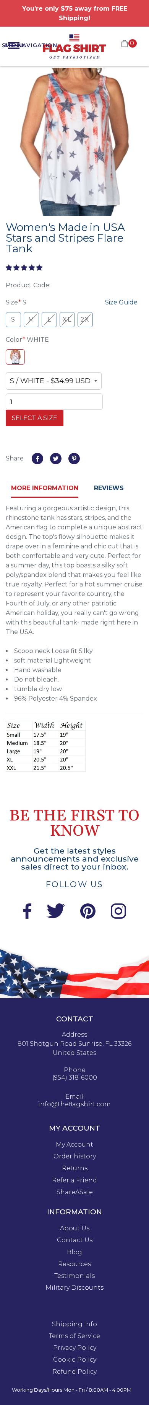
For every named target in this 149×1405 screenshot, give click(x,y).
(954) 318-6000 (74, 1078)
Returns (74, 1168)
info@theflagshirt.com (74, 1104)
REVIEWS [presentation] (109, 488)
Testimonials (74, 1276)
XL (67, 319)
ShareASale (75, 1192)
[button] (25, 267)
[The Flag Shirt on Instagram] (118, 916)
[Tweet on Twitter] (56, 458)
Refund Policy (74, 1372)
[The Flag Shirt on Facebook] (27, 916)
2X (85, 319)
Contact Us (74, 1240)
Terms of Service (74, 1336)
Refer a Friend (74, 1180)
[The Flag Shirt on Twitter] (56, 916)
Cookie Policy (74, 1360)
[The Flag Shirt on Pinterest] (88, 916)
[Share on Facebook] (37, 458)
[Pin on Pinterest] (74, 458)
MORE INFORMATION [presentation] (44, 488)
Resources (74, 1264)
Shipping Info (74, 1324)
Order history (74, 1156)
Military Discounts (74, 1288)
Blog (74, 1252)
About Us (74, 1228)
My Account (74, 1145)
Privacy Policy (74, 1348)
